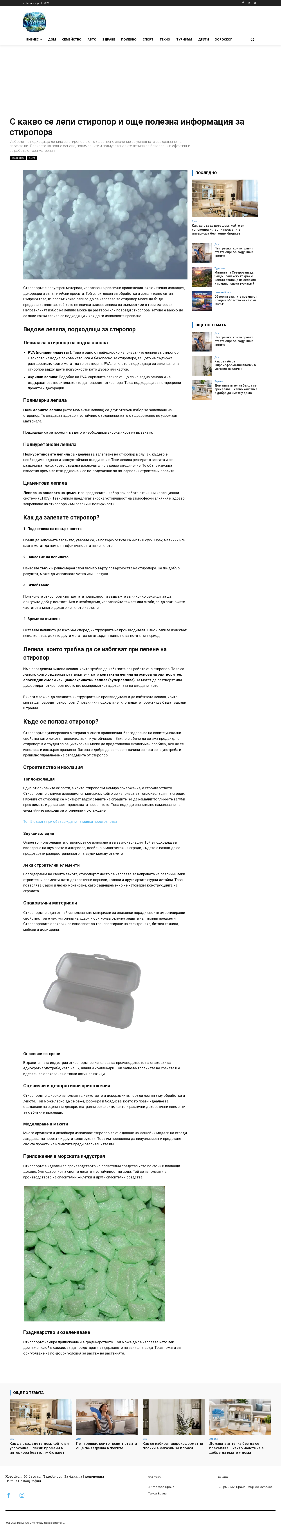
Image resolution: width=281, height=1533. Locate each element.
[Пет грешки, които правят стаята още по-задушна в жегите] (202, 253)
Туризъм (219, 268)
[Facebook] (243, 3)
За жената (73, 1476)
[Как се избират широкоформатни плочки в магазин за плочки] (202, 366)
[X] (255, 3)
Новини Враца (223, 292)
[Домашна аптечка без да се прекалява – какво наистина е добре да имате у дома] (202, 390)
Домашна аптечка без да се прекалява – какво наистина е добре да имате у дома (235, 389)
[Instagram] (249, 3)
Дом (32, 157)
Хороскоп (13, 1476)
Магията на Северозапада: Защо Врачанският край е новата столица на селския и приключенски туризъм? (235, 278)
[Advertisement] (140, 77)
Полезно (17, 157)
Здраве (218, 381)
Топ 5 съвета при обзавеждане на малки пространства (70, 821)
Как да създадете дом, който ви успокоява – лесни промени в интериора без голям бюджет (218, 229)
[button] (252, 39)
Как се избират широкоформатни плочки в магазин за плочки (235, 365)
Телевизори (52, 1476)
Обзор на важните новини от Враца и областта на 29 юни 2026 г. (235, 300)
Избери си (32, 1476)
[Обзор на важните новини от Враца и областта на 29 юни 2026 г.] (202, 301)
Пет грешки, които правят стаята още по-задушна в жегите (233, 252)
